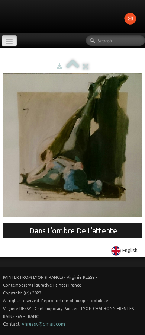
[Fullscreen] (85, 66)
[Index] (72, 66)
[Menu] (9, 40)
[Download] (59, 66)
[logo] (3, 16)
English (130, 250)
